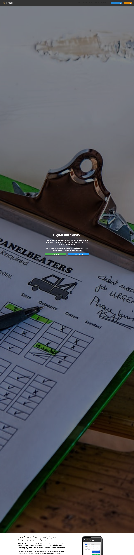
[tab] (78, 3)
